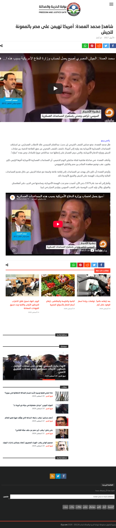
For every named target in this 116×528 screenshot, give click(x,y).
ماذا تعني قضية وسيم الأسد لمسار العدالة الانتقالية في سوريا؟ (29, 393)
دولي (85, 507)
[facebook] (113, 45)
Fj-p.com (64, 524)
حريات (65, 507)
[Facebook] (63, 476)
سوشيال (92, 507)
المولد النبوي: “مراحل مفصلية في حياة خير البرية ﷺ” (33, 405)
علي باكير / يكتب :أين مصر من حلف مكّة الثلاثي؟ (34, 430)
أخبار (97, 38)
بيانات (72, 507)
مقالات (78, 507)
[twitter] (106, 45)
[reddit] (99, 45)
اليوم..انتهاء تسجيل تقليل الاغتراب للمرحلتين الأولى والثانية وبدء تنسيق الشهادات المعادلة (24, 304)
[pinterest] (92, 45)
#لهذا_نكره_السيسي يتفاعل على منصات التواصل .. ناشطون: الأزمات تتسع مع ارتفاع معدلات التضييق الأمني (38, 369)
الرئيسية (111, 507)
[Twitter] (58, 476)
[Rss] (52, 476)
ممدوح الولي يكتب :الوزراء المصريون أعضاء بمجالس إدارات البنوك (28, 442)
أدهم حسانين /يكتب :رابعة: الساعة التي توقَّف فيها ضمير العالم (29, 418)
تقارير (99, 507)
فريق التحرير (61, 376)
